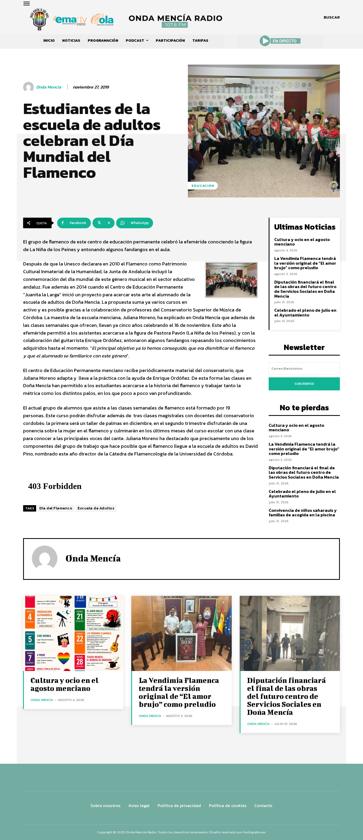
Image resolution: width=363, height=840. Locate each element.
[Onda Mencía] (29, 87)
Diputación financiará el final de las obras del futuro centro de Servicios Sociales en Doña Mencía (305, 289)
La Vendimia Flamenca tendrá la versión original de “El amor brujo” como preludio (305, 263)
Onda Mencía (48, 87)
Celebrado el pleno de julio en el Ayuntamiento (305, 312)
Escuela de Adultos (96, 508)
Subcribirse (304, 383)
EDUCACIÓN (203, 185)
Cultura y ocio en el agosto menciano (302, 241)
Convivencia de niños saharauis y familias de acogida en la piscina (303, 512)
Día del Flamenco (55, 508)
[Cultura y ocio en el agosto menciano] (73, 633)
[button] (332, 17)
